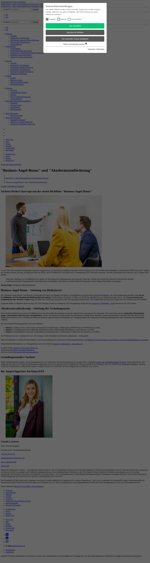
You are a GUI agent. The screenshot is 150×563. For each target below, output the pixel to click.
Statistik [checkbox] (63, 19)
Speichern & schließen (75, 32)
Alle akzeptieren (75, 26)
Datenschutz (100, 49)
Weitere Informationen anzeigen (74, 44)
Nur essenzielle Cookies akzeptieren (75, 39)
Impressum (91, 49)
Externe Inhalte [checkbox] (76, 19)
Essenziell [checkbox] (52, 19)
